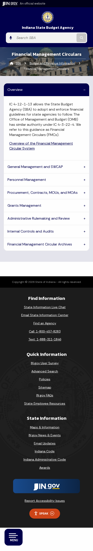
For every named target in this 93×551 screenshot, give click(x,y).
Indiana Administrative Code (44, 459)
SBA (18, 63)
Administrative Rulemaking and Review (38, 218)
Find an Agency (44, 323)
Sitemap (44, 387)
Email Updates (45, 443)
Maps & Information (44, 427)
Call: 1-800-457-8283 (44, 331)
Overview (15, 89)
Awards (44, 468)
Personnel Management (26, 179)
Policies (44, 379)
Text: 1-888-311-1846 (44, 339)
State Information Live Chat (45, 307)
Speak (43, 513)
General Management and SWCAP (35, 166)
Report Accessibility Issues (45, 501)
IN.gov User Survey (45, 363)
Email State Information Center (44, 315)
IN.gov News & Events (45, 435)
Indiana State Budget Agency (48, 27)
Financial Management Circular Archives (39, 244)
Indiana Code (45, 451)
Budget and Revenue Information (52, 63)
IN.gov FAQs (44, 395)
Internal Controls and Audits (30, 231)
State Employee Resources (44, 403)
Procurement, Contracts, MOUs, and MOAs (42, 192)
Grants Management (24, 205)
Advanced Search (44, 371)
